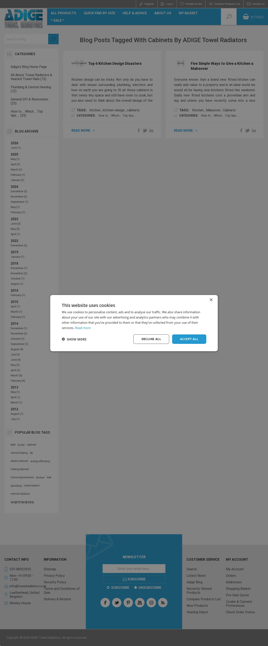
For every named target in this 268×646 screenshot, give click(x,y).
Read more (83, 327)
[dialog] (134, 323)
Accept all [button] (189, 339)
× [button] (211, 299)
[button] (74, 339)
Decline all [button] (151, 339)
